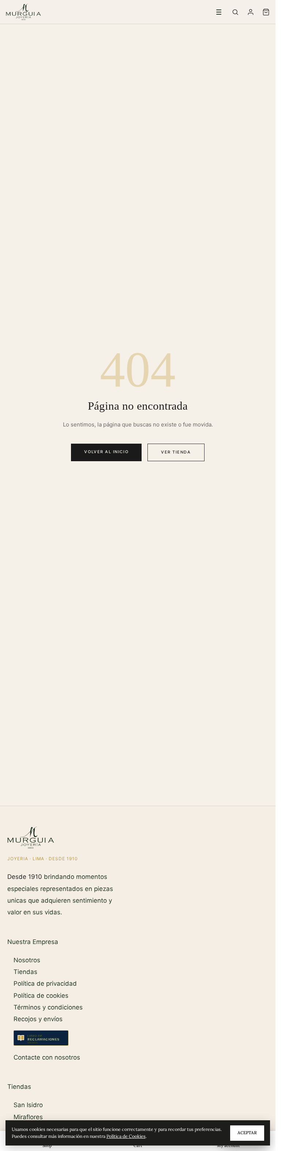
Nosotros (27, 960)
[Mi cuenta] (250, 12)
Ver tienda (176, 452)
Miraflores (28, 1117)
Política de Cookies (126, 1136)
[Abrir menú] (219, 12)
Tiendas (25, 971)
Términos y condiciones (48, 1007)
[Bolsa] (266, 12)
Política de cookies (41, 995)
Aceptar (247, 1132)
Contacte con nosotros (47, 1057)
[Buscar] (235, 12)
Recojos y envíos (38, 1019)
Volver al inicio (106, 451)
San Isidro (28, 1105)
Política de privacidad (45, 983)
